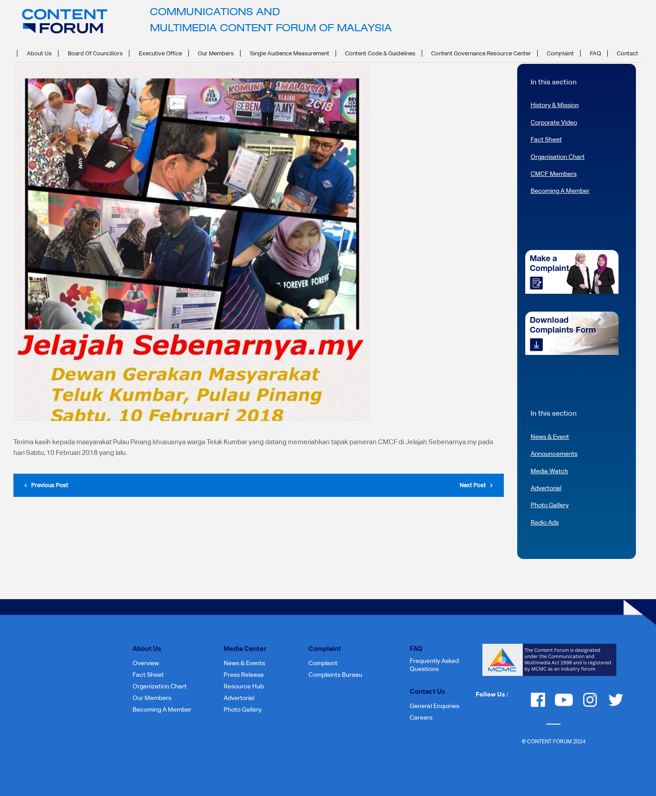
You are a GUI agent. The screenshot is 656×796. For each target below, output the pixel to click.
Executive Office (160, 53)
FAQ (595, 53)
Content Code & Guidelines (380, 53)
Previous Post (49, 485)
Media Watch (549, 471)
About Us (39, 53)
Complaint (560, 53)
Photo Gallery (550, 504)
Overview (146, 663)
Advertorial (546, 488)
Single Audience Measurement (289, 53)
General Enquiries (434, 705)
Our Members (216, 53)
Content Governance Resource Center (481, 53)
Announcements (554, 453)
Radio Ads (545, 522)
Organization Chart (160, 686)
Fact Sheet (546, 139)
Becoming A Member (560, 190)
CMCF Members (554, 173)
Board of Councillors (95, 53)
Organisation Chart (558, 156)
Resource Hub (244, 686)
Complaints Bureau (335, 674)
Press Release (244, 674)
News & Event (550, 436)
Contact (627, 53)
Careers (421, 717)
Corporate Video (554, 122)
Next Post (473, 485)
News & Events (244, 663)
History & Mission (555, 104)
